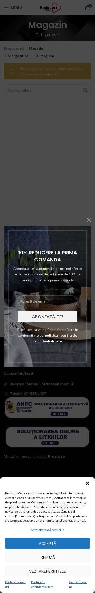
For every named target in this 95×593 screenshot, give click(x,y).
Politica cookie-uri (15, 584)
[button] (87, 483)
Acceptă (47, 543)
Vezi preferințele (47, 571)
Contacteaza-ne (78, 584)
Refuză (47, 557)
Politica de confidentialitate (42, 584)
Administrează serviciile (47, 530)
